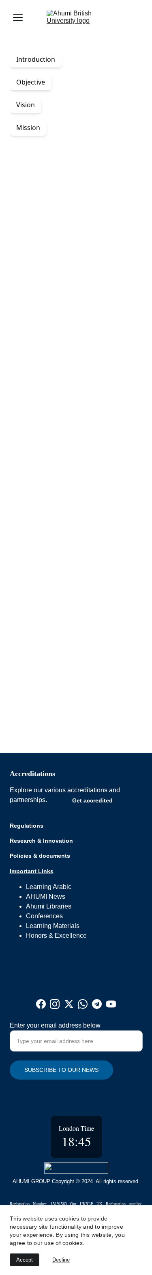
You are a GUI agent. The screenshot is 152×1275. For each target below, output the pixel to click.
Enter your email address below (55, 1025)
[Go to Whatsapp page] (83, 1004)
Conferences (44, 916)
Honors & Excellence (56, 935)
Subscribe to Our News (61, 1070)
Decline (61, 1260)
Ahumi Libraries (48, 906)
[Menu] (18, 17)
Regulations (26, 825)
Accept (24, 1260)
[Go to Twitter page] (69, 1004)
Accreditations (32, 774)
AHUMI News (45, 896)
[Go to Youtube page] (111, 1004)
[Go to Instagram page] (55, 1004)
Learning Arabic (48, 886)
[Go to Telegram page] (97, 1004)
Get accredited (92, 800)
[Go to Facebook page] (41, 1004)
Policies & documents (40, 855)
